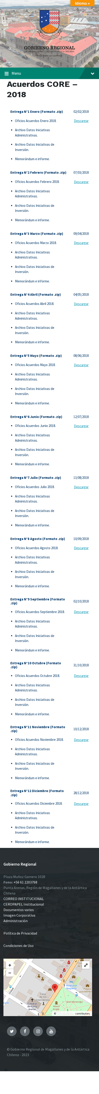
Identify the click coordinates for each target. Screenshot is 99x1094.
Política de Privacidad (20, 933)
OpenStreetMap (65, 1013)
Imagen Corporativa (19, 915)
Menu (16, 73)
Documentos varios (18, 909)
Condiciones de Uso (18, 945)
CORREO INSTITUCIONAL (23, 898)
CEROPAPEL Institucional (23, 904)
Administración (15, 920)
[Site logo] (49, 58)
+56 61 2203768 (25, 882)
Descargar (81, 121)
